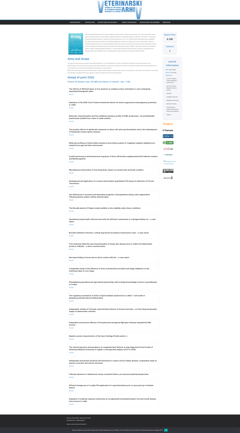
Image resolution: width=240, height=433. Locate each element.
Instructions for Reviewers (150, 22)
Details (71, 94)
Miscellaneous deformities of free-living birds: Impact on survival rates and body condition (106, 170)
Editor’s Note (90, 22)
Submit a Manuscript (129, 22)
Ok (166, 430)
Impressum (166, 22)
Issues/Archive (75, 22)
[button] (81, 22)
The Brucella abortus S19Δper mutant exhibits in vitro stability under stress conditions (105, 208)
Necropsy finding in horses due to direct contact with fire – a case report (99, 257)
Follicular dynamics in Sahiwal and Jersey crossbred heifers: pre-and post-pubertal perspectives (109, 374)
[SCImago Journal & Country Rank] (170, 162)
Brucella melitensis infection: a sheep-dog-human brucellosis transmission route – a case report (109, 233)
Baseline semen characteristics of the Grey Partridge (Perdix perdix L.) (98, 336)
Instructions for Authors (107, 22)
